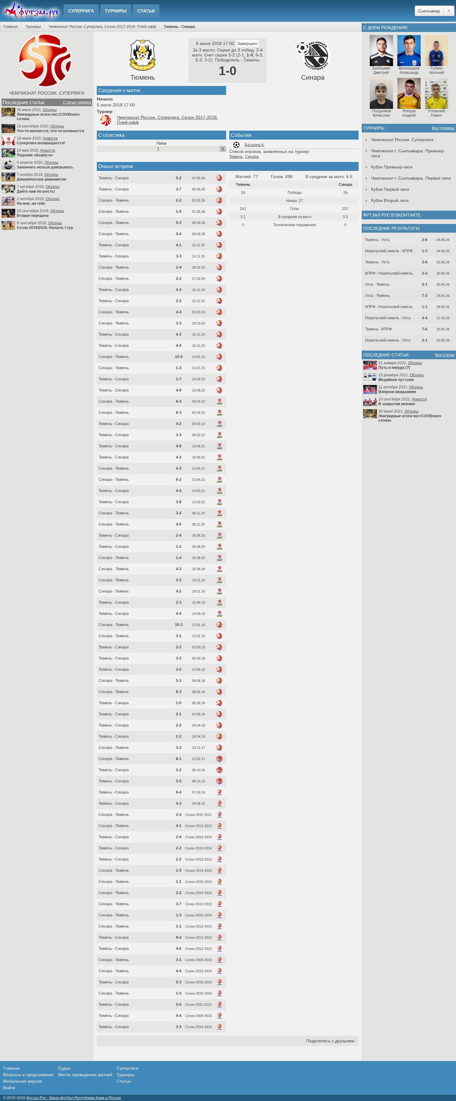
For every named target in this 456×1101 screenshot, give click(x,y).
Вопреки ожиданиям (397, 392)
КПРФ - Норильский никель (389, 273)
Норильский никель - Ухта (387, 318)
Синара (312, 77)
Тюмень (142, 77)
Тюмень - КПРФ (378, 329)
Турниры (116, 10)
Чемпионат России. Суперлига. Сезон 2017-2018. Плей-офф (102, 27)
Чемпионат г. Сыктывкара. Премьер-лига (408, 153)
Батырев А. (255, 145)
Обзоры (50, 110)
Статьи (146, 10)
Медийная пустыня (396, 380)
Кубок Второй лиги (390, 200)
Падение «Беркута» (35, 155)
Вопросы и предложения (28, 1074)
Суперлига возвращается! (41, 143)
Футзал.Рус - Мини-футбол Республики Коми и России (73, 1098)
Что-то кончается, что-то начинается (50, 131)
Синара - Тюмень (114, 200)
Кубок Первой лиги (390, 189)
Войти (9, 1087)
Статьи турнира (77, 102)
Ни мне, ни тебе (31, 203)
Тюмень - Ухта (377, 240)
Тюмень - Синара (114, 178)
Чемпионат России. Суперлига (46, 93)
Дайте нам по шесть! (36, 191)
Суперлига (81, 10)
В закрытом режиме (396, 404)
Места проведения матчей (85, 1074)
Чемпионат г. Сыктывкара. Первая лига (411, 178)
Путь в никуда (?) (394, 367)
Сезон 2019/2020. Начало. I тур (45, 228)
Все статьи (444, 355)
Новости (50, 138)
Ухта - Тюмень (377, 284)
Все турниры (443, 128)
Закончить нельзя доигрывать (45, 167)
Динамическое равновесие (41, 179)
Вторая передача (33, 215)
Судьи (64, 1068)
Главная (10, 27)
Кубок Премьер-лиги (392, 166)
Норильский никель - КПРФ (389, 251)
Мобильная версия (22, 1081)
